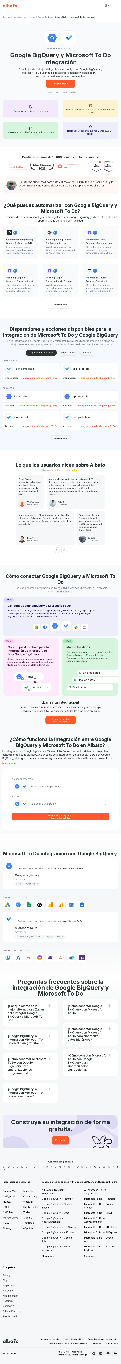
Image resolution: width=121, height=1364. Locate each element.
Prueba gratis (60, 83)
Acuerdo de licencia (49, 1339)
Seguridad (96, 1343)
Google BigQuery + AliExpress (59, 1232)
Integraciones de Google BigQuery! (39, 405)
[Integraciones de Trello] (7, 957)
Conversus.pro (31, 1196)
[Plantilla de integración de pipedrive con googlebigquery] (20, 242)
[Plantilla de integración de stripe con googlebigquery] (100, 242)
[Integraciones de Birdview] (82, 957)
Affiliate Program (11, 1311)
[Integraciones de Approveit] (50, 957)
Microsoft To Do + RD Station (100, 1227)
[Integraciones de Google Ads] (7, 905)
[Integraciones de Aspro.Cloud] (71, 957)
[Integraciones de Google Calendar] (71, 905)
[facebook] (94, 1353)
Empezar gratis (60, 720)
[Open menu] (115, 6)
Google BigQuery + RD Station (59, 1227)
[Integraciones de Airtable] (29, 957)
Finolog (7, 1228)
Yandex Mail (10, 1191)
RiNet (6, 1207)
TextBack (28, 1222)
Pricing (6, 1275)
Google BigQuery (45, 17)
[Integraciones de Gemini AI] (39, 905)
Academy (8, 1290)
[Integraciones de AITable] (39, 957)
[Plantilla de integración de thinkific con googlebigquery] (100, 280)
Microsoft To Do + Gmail (98, 1212)
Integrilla (28, 1191)
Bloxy (6, 1222)
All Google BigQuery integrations (53, 1191)
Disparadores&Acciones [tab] (41, 352)
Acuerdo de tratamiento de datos (103, 1339)
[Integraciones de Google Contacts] (82, 905)
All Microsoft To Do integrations (95, 1191)
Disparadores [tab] (68, 352)
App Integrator (10, 1295)
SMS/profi (9, 1196)
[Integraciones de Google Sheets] (29, 905)
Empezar (60, 1140)
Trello (26, 1212)
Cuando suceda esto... (23, 779)
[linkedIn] (101, 1353)
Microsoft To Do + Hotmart (99, 1198)
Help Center (9, 1285)
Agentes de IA (10, 1316)
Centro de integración (12, 17)
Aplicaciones (29, 17)
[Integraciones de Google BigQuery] (18, 905)
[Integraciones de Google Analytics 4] (61, 905)
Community (9, 1306)
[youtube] (108, 1353)
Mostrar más (60, 304)
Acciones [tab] (87, 352)
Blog (5, 1280)
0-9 (4, 1168)
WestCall (28, 1201)
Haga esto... (17, 796)
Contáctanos (112, 1343)
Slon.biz (27, 1217)
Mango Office (10, 1217)
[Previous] (57, 550)
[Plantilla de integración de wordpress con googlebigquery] (60, 242)
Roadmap (8, 1301)
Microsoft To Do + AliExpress (100, 1232)
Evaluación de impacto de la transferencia (68, 1343)
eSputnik (28, 1228)
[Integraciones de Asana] (61, 957)
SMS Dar (8, 1212)
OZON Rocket (31, 1207)
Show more (48, 1256)
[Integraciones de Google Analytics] (50, 905)
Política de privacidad (73, 1339)
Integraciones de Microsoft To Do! (40, 377)
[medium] (115, 1353)
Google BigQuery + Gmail (56, 1212)
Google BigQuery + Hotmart (57, 1198)
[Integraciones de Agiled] (18, 957)
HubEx (7, 1201)
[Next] (64, 550)
